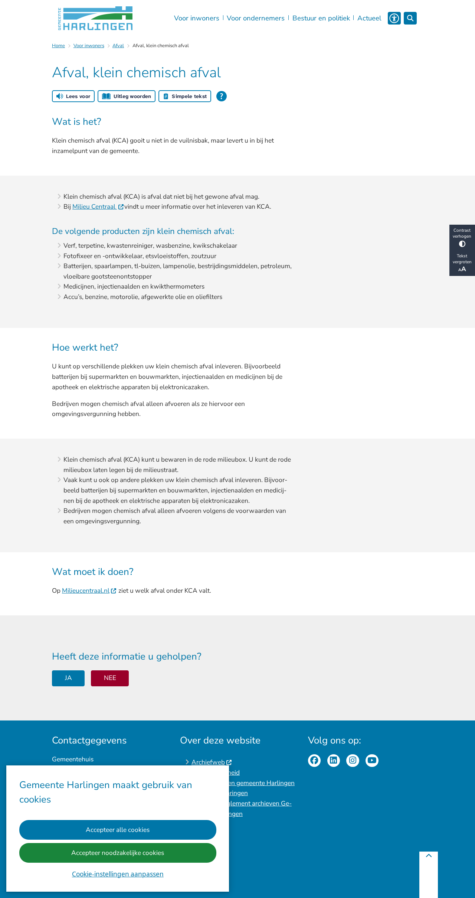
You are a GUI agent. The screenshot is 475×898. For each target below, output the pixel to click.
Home (58, 45)
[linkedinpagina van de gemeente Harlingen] (333, 760)
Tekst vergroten (462, 259)
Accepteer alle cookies (118, 830)
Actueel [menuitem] (369, 18)
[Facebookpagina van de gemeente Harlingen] (314, 760)
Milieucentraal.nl (85, 590)
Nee (110, 678)
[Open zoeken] (410, 18)
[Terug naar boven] (428, 875)
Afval (118, 45)
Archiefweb (208, 762)
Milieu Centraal (94, 206)
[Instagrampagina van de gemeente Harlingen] (352, 760)
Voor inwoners (88, 45)
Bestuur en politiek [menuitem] (321, 18)
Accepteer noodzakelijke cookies (117, 853)
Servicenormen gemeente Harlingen (243, 783)
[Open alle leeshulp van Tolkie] (221, 96)
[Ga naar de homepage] (95, 18)
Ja (68, 678)
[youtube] (372, 760)
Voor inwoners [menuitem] (196, 18)
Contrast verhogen (462, 233)
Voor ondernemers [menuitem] (256, 18)
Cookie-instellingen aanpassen (118, 874)
